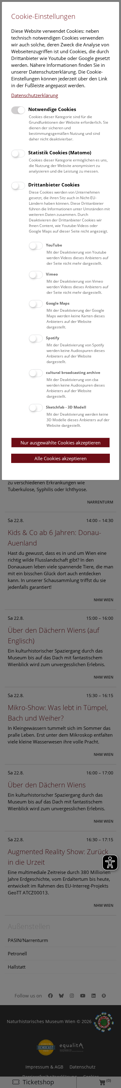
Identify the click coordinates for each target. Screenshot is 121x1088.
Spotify (52, 338)
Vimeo (52, 274)
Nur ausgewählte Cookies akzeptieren (60, 442)
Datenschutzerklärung (34, 95)
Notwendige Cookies (52, 109)
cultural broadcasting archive (73, 372)
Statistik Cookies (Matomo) (59, 152)
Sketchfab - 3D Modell (66, 407)
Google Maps (57, 303)
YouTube (54, 245)
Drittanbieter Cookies (53, 185)
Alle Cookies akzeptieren (60, 458)
